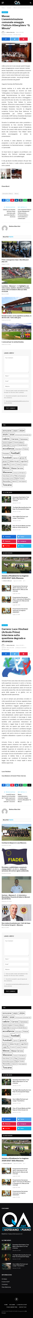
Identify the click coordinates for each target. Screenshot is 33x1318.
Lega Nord (23, 461)
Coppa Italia (6, 445)
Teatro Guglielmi (22, 481)
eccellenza (8, 448)
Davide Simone (23, 445)
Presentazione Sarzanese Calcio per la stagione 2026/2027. (20, 610)
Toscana (7, 485)
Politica (4, 625)
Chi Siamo (4, 1279)
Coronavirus (14, 445)
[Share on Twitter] (14, 39)
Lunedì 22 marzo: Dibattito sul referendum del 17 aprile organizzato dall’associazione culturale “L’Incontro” (8, 798)
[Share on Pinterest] (23, 39)
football (15, 453)
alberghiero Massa (8, 193)
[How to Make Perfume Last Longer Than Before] (6, 519)
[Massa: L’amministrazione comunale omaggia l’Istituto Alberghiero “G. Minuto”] (16, 52)
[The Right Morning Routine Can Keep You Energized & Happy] (6, 509)
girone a (16, 458)
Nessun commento (8, 34)
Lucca (18, 464)
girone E (5, 461)
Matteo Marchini (11, 32)
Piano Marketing (6, 1287)
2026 (12, 435)
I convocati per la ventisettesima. (13, 342)
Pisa (15, 476)
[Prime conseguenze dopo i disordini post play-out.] (16, 249)
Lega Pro (6, 464)
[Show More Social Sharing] (29, 39)
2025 (5, 434)
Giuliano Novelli (14, 461)
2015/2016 (7, 431)
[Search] (30, 3)
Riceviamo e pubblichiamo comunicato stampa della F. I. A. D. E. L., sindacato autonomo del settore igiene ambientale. (15, 869)
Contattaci (5, 1284)
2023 (15, 431)
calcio (6, 438)
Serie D (14, 481)
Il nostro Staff (6, 1281)
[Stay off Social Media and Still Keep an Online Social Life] (6, 528)
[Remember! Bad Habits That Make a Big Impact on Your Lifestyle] (6, 499)
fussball (7, 457)
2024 (21, 430)
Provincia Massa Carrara (8, 478)
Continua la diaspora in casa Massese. (14, 843)
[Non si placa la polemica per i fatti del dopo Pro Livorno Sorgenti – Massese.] (16, 912)
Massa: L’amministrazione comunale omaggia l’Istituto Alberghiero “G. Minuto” (24, 798)
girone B (23, 458)
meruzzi (16, 472)
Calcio (4, 572)
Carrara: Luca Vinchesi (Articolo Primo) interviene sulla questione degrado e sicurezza (9, 213)
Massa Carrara (17, 468)
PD (12, 475)
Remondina (6, 481)
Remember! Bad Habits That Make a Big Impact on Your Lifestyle (21, 499)
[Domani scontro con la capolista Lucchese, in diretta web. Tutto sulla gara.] (16, 305)
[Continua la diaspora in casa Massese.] (16, 832)
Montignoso (22, 472)
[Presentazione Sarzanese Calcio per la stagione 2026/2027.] (6, 611)
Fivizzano (6, 453)
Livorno (13, 464)
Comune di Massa (18, 442)
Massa (16, 193)
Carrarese (24, 439)
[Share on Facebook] (6, 39)
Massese (7, 472)
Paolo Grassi (6, 475)
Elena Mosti (18, 449)
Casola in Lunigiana (7, 442)
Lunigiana (24, 464)
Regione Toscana (19, 478)
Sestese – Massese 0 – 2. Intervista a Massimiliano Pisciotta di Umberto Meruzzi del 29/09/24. (16, 897)
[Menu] (3, 3)
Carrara (14, 439)
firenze (25, 449)
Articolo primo (19, 435)
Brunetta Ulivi (27, 435)
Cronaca (4, 12)
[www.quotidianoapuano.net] (17, 2)
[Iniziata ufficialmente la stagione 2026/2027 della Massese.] (16, 565)
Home (6, 1304)
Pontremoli (22, 475)
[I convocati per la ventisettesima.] (16, 331)
